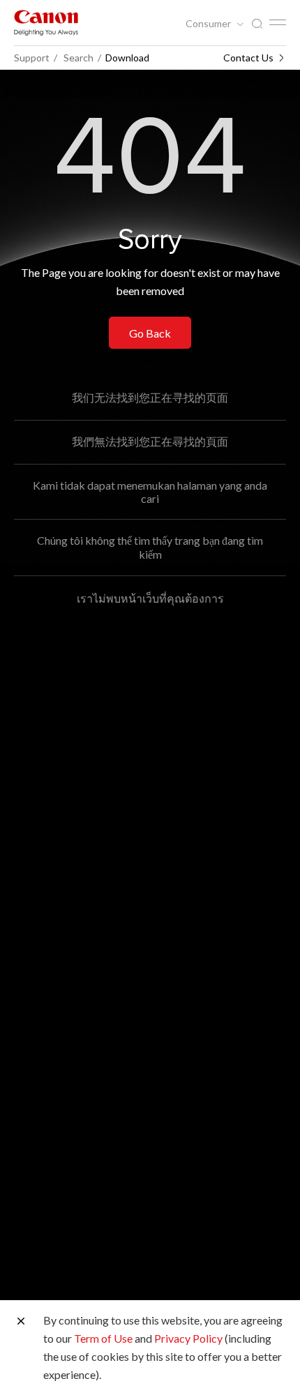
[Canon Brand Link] (46, 23)
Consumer (209, 23)
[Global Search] (256, 24)
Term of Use (103, 1338)
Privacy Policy (188, 1338)
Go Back (150, 333)
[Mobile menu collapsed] (277, 22)
